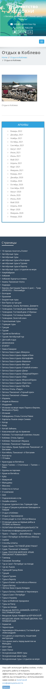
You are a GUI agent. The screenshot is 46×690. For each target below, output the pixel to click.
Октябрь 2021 (16, 142)
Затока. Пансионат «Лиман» (15, 395)
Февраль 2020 (16, 213)
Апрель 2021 (16, 163)
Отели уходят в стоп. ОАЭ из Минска (19, 519)
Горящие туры (9, 324)
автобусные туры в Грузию (14, 263)
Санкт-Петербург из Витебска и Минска (20, 536)
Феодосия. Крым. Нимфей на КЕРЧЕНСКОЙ (21, 615)
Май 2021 (14, 159)
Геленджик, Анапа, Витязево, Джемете (20, 305)
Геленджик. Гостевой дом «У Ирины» (19, 312)
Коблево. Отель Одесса (12, 437)
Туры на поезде (9, 607)
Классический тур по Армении (16, 431)
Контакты (6, 455)
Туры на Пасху (8, 604)
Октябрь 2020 (16, 184)
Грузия (5, 330)
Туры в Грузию (9, 576)
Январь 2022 (16, 131)
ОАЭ (4, 495)
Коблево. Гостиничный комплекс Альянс (21, 434)
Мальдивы (7, 482)
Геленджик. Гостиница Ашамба (16, 315)
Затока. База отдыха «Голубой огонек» (20, 367)
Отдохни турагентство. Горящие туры (20, 504)
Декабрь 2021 (16, 135)
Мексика (6, 485)
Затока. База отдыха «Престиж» (16, 383)
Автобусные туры (10, 254)
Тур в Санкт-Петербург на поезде (17, 564)
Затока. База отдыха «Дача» (15, 370)
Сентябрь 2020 (17, 188)
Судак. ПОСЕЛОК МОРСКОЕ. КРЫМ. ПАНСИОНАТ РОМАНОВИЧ (18, 553)
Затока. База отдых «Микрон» (16, 352)
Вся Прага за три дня (11, 302)
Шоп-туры (7, 646)
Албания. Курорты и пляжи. (14, 278)
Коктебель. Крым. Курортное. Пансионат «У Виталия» (22, 448)
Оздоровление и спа (11, 498)
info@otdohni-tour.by (25, 24)
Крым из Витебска (10, 473)
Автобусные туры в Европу (14, 266)
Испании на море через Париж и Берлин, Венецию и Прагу (21, 408)
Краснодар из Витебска (13, 461)
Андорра (6, 285)
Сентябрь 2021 (17, 145)
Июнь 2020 (15, 199)
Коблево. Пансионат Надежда (16, 444)
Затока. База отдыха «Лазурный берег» (20, 373)
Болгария (6, 293)
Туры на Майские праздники (15, 601)
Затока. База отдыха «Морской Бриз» (19, 380)
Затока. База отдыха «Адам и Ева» (18, 355)
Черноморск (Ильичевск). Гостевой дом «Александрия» (20, 631)
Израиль (6, 398)
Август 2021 (15, 149)
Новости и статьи (10, 488)
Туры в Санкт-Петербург (13, 594)
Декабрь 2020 (16, 177)
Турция (5, 573)
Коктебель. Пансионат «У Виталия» (18, 452)
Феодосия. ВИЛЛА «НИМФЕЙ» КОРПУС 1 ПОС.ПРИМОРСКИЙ (21, 611)
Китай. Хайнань (9, 428)
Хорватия (6, 624)
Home (4, 57)
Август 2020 (15, 192)
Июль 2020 (15, 195)
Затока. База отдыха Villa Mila (15, 386)
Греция (5, 327)
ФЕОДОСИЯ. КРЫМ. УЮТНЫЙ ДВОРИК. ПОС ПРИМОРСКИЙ (22, 619)
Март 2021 (15, 167)
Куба (4, 476)
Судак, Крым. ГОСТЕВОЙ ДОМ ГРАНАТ (20, 546)
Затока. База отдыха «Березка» (16, 361)
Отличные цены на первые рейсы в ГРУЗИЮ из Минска (18, 523)
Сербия (5, 540)
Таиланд (6, 557)
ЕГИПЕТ (6, 346)
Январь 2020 (16, 216)
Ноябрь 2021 (16, 138)
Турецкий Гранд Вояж (12, 570)
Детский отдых (9, 339)
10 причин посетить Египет (15, 251)
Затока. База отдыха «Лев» (14, 376)
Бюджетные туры (10, 299)
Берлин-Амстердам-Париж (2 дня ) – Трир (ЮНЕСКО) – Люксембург (21, 289)
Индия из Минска (10, 401)
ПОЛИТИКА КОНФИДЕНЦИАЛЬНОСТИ (20, 527)
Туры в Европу (9, 579)
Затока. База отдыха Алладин (16, 588)
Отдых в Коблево (18, 57)
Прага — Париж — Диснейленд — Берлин (21, 533)
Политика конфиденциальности (17, 530)
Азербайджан (8, 272)
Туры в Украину (9, 597)
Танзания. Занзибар (11, 560)
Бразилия (6, 296)
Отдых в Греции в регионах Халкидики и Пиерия (21, 508)
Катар (5, 422)
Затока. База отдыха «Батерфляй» (17, 358)
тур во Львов (8, 567)
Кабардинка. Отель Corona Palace (17, 416)
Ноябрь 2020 (16, 181)
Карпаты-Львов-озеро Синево (16, 419)
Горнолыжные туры (11, 321)
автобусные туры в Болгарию (16, 260)
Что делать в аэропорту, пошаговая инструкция (19, 636)
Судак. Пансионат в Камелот (15, 549)
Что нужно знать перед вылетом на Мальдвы (19, 642)
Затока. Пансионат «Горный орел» (18, 392)
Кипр (4, 425)
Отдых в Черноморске (12, 516)
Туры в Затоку (8, 585)
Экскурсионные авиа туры (14, 656)
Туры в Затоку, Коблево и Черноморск (20, 591)
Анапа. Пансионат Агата (13, 281)
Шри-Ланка (7, 649)
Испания (6, 413)
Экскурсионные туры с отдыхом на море (21, 659)
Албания (6, 275)
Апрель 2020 (16, 206)
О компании (7, 492)
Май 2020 (14, 202)
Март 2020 (15, 209)
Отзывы (6, 458)
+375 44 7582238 (24, 27)
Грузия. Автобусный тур (13, 336)
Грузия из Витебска (11, 333)
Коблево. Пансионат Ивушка (15, 441)
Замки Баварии (9, 349)
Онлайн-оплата (9, 501)
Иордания (7, 404)
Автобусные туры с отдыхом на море (19, 269)
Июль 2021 (15, 152)
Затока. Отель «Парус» (12, 389)
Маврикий (7, 479)
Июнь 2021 (15, 156)
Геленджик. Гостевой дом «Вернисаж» (20, 309)
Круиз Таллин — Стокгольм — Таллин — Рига (21, 466)
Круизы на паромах (11, 470)
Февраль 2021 (16, 170)
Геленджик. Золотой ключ (14, 318)
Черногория (7, 627)
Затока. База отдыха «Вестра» (16, 364)
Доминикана (8, 342)
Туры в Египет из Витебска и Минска (19, 582)
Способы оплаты (10, 543)
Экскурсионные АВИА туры (14, 653)
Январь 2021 (16, 174)
